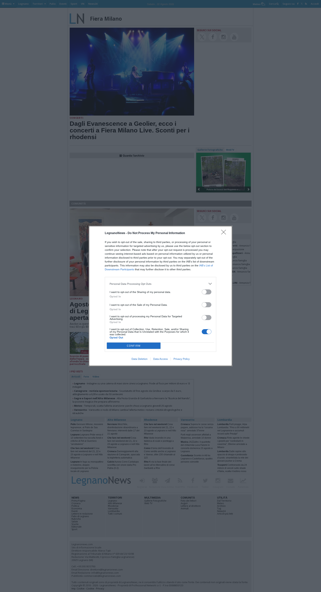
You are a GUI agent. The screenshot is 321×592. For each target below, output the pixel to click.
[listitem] (160, 284)
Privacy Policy (182, 358)
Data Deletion (139, 358)
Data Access (160, 358)
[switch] (206, 291)
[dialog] (160, 296)
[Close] (224, 233)
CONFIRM (134, 345)
